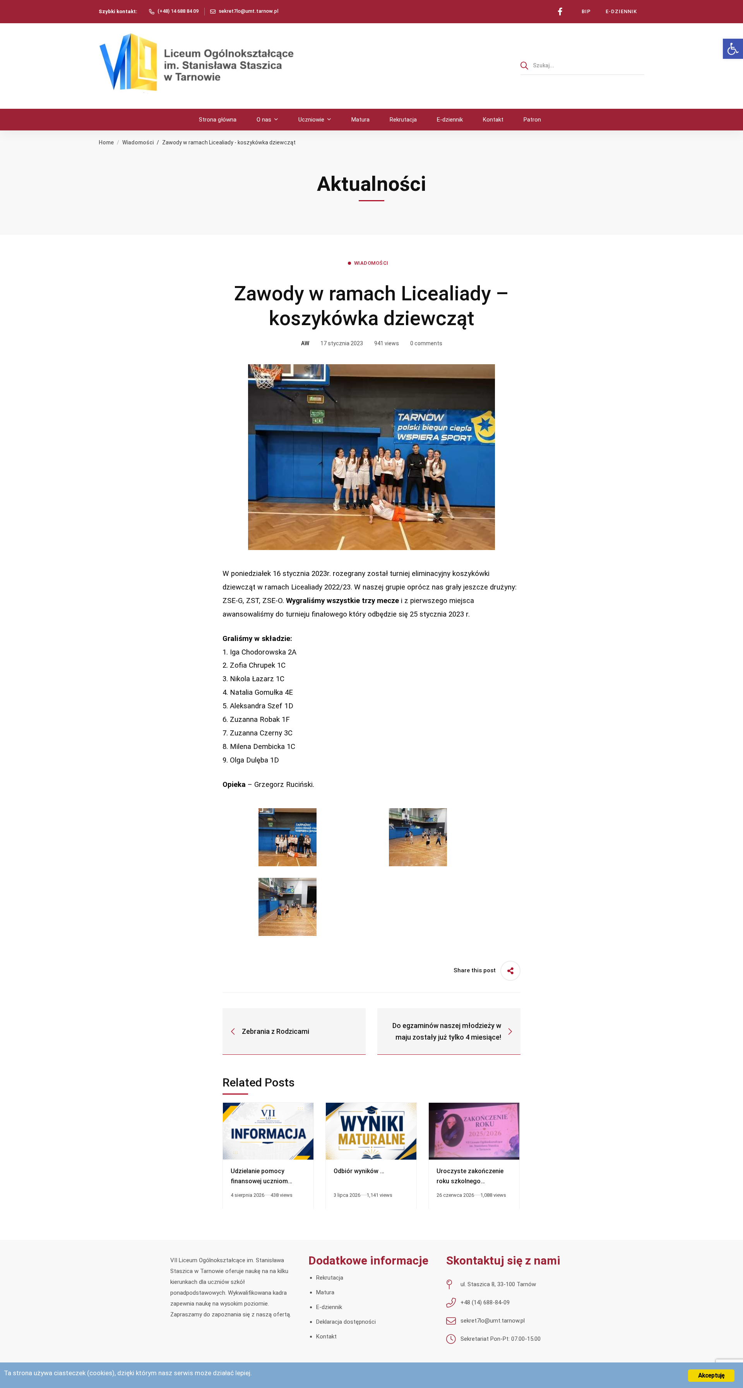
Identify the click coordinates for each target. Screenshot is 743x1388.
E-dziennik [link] (329, 1307)
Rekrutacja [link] (329, 1277)
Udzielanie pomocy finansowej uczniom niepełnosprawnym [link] (259, 1181)
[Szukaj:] (582, 65)
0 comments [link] (426, 343)
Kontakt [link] (326, 1336)
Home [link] (106, 142)
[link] (733, 49)
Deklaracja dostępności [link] (346, 1321)
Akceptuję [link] (711, 1375)
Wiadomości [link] (138, 142)
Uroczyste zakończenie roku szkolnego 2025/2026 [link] (470, 1181)
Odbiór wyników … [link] (359, 1171)
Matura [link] (325, 1292)
